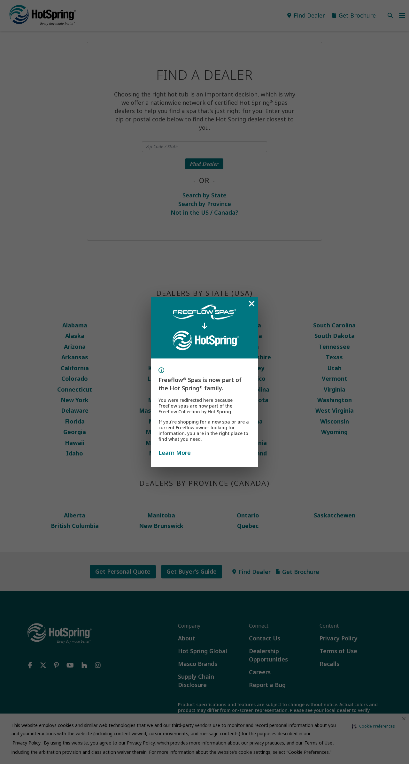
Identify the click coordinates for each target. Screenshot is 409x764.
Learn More (174, 452)
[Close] (251, 303)
